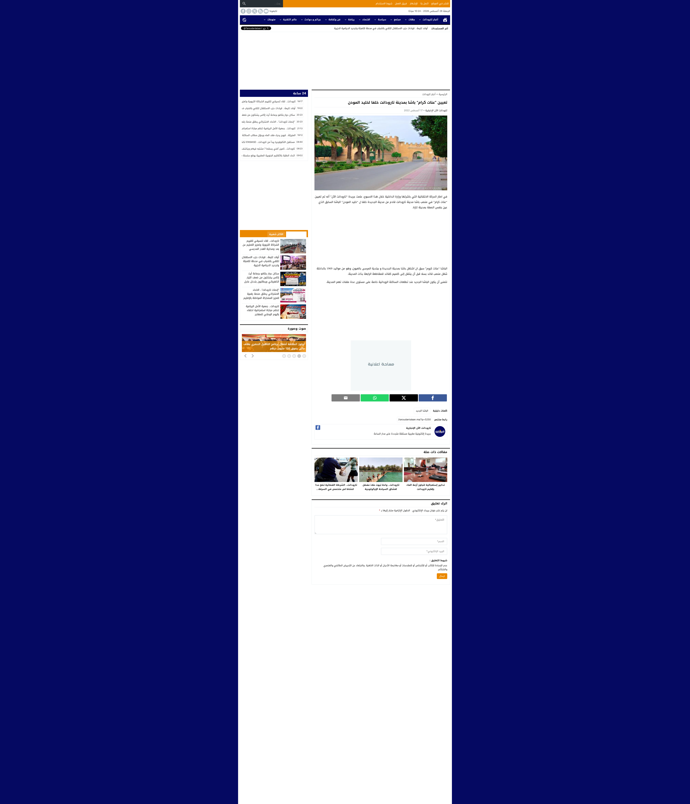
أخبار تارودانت (430, 19)
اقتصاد (366, 19)
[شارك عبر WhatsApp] (375, 398)
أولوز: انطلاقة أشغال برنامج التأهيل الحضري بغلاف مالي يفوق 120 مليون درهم (274, 346)
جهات (411, 19)
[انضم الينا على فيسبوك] (243, 11)
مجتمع (397, 19)
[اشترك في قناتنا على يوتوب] (266, 11)
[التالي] (252, 355)
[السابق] (245, 355)
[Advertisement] (345, 60)
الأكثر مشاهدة (296, 234)
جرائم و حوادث (312, 19)
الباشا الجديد (422, 410)
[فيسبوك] (318, 427)
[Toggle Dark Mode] (244, 19)
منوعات (271, 19)
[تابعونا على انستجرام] (248, 11)
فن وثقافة (334, 19)
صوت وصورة (297, 328)
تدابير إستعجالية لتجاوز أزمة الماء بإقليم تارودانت (425, 487)
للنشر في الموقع (440, 3)
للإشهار (414, 3)
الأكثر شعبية (276, 234)
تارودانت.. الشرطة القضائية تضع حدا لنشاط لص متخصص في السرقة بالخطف (336, 489)
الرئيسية (445, 19)
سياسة (382, 19)
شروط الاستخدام (384, 3)
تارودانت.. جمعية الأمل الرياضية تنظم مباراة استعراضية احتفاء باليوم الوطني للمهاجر (262, 310)
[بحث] (244, 3)
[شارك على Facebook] (433, 398)
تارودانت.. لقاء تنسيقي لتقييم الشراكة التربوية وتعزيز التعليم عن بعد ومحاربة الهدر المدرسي (261, 244)
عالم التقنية (290, 19)
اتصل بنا (424, 3)
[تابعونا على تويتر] (254, 11)
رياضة (351, 19)
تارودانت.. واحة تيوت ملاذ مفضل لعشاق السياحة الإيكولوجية (381, 487)
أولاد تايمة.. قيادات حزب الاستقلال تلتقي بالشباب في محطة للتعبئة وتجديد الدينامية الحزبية (381, 28)
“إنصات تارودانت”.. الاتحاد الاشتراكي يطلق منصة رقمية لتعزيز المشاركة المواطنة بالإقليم (261, 294)
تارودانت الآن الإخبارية (436, 110)
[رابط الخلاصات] (260, 11)
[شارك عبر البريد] (345, 398)
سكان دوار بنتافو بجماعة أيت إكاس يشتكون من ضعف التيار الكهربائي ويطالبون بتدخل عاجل (261, 277)
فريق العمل (401, 3)
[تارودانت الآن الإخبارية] (439, 436)
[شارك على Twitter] (403, 398)
